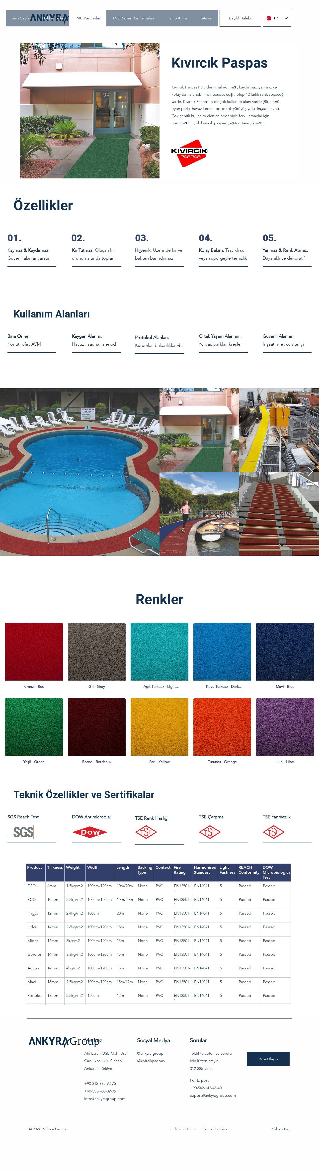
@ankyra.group (150, 1052)
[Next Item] (310, 472)
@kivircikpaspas (151, 1060)
